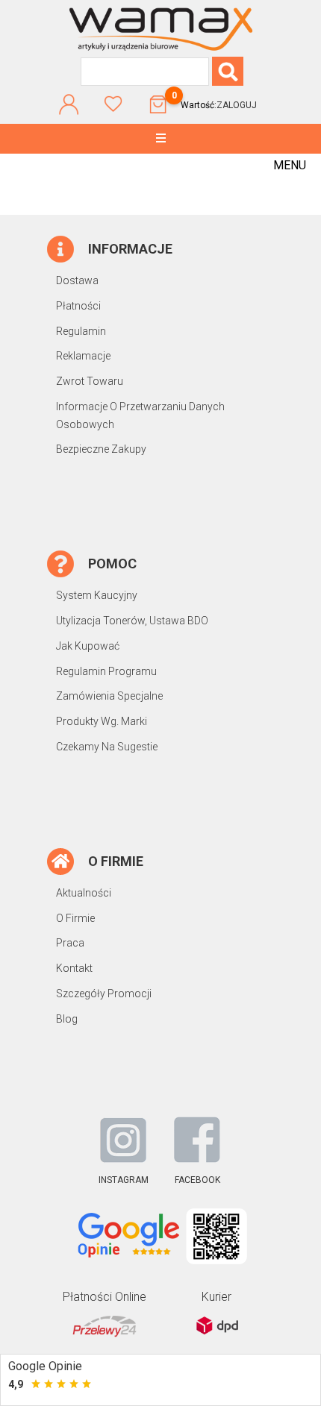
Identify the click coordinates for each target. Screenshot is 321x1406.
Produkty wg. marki (101, 721)
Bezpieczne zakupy (101, 449)
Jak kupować (87, 646)
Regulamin (81, 331)
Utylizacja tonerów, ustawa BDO (132, 621)
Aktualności (83, 893)
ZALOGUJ (236, 105)
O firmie (75, 918)
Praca (70, 943)
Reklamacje (83, 356)
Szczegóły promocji (104, 993)
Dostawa (77, 280)
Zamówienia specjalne (109, 696)
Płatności (78, 306)
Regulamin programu (106, 671)
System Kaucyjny (96, 595)
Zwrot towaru (89, 381)
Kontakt (74, 968)
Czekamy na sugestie (107, 747)
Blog (67, 1019)
